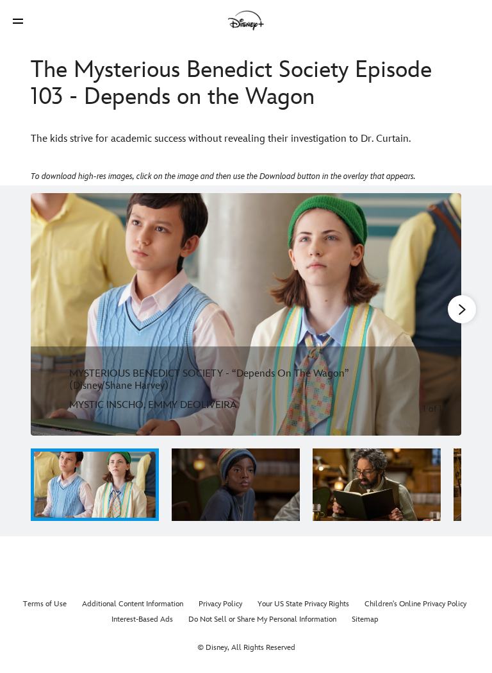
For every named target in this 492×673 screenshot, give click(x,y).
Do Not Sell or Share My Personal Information (262, 619)
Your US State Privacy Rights (303, 604)
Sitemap (365, 619)
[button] (18, 21)
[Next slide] (441, 314)
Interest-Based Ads (142, 619)
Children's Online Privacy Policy (415, 604)
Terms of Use (45, 604)
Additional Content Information (132, 604)
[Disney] (246, 20)
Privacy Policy (220, 604)
